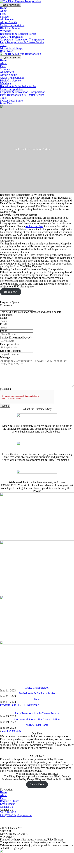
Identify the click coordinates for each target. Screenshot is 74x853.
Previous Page (8, 704)
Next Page (33, 704)
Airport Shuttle (8, 22)
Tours (3, 45)
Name (3, 317)
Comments (6, 305)
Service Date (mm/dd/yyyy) (15, 337)
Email (3, 324)
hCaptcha (5, 388)
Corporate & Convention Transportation (22, 39)
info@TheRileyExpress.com (16, 815)
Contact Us (6, 806)
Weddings (5, 30)
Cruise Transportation (12, 25)
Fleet (3, 13)
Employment (7, 803)
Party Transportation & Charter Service (22, 42)
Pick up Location (9, 344)
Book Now (10, 291)
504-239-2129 (8, 812)
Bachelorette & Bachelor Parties (18, 33)
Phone (3, 330)
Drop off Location (10, 350)
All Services (7, 19)
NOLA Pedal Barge (11, 48)
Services (5, 16)
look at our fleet (34, 226)
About (3, 10)
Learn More (37, 784)
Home (3, 7)
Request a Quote (9, 800)
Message (5, 357)
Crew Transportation (11, 36)
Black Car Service (10, 28)
